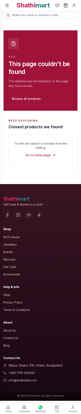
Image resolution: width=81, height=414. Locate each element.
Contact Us (10, 338)
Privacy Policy (13, 302)
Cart (57, 411)
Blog (6, 345)
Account (73, 411)
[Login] (74, 5)
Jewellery (10, 244)
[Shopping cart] (65, 5)
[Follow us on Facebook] (7, 215)
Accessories (11, 274)
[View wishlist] (57, 5)
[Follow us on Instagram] (18, 215)
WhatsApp (40, 411)
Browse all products (26, 98)
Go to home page (38, 155)
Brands (8, 252)
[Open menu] (7, 5)
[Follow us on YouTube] (29, 215)
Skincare (9, 259)
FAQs (6, 295)
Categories (24, 411)
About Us (9, 330)
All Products (11, 237)
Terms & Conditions (16, 310)
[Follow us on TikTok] (39, 214)
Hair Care (9, 267)
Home (8, 411)
